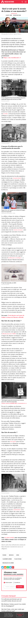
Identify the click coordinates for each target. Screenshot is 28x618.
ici (12, 615)
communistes (17, 509)
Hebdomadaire (8, 582)
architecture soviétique (14, 258)
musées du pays (18, 230)
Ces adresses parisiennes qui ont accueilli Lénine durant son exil (11, 600)
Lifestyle (14, 13)
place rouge (17, 559)
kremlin (5, 113)
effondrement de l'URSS (9, 334)
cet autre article (9, 537)
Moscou (11, 555)
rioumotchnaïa (17, 178)
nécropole (13, 441)
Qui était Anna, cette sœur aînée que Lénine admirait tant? (12, 610)
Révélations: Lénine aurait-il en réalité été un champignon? (13, 605)
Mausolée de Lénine (8, 563)
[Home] (2, 2)
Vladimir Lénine (7, 559)
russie (4, 555)
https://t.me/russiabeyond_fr (12, 57)
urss (17, 555)
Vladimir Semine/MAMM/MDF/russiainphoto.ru (14, 403)
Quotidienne (17, 582)
